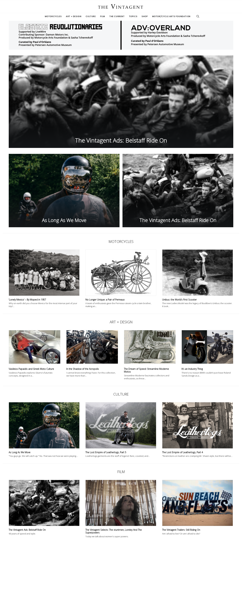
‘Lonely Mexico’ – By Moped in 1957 (27, 299)
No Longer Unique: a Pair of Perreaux (105, 299)
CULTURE (121, 394)
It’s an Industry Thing (192, 368)
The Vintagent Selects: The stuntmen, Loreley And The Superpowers (113, 531)
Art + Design (73, 16)
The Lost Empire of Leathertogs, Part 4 (182, 452)
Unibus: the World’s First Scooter (179, 299)
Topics (133, 16)
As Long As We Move (19, 452)
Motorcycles (53, 16)
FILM (121, 471)
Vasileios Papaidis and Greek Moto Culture (31, 368)
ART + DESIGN (121, 321)
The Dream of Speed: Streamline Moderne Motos (146, 370)
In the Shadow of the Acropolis (82, 368)
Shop (145, 16)
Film (102, 16)
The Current (117, 16)
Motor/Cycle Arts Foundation (171, 16)
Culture (91, 16)
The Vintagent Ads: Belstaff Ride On (27, 529)
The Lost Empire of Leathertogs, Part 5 (105, 452)
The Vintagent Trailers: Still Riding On (181, 529)
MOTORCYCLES (121, 241)
